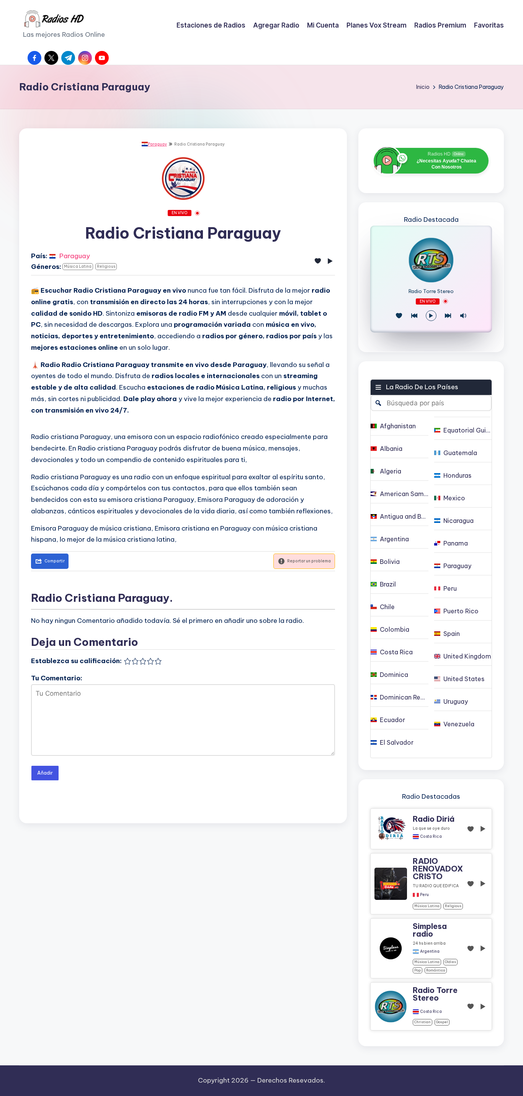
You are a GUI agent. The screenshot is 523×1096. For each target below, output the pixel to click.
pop (417, 970)
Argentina (430, 951)
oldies (450, 962)
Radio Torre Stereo (431, 291)
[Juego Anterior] (414, 315)
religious (106, 266)
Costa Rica (431, 837)
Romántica (435, 970)
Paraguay (157, 144)
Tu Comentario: (56, 678)
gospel (442, 1022)
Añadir (45, 773)
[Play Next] (448, 315)
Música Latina (78, 266)
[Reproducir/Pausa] (431, 315)
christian (422, 1022)
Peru (424, 895)
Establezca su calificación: (76, 661)
